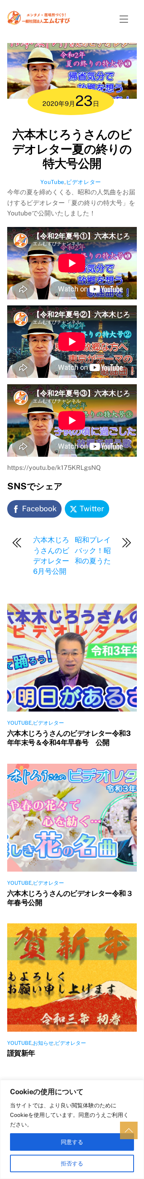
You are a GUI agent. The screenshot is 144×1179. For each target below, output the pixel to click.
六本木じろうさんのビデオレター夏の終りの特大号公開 (72, 148)
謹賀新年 (21, 1053)
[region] (72, 1129)
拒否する (72, 1163)
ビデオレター (83, 182)
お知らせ (43, 1043)
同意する (72, 1142)
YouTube (52, 182)
